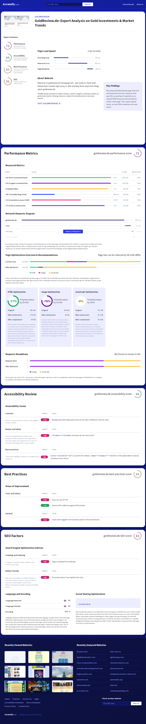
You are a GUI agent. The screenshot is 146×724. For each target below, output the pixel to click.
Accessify (11, 4)
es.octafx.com (82, 691)
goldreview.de (42, 16)
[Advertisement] (88, 39)
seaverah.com (82, 679)
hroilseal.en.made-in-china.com (123, 674)
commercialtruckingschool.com (90, 668)
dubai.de (113, 685)
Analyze (88, 4)
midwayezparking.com (119, 691)
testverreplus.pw (83, 685)
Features (16, 699)
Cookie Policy (23, 706)
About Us (140, 4)
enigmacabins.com (84, 674)
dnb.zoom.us (115, 651)
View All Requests (73, 231)
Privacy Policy (10, 706)
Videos (7, 699)
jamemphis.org (116, 679)
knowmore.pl (82, 651)
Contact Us (26, 699)
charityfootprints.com (119, 663)
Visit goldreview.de (48, 103)
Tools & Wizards (128, 4)
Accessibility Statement (14, 702)
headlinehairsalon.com (86, 657)
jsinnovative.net (116, 668)
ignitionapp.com (117, 657)
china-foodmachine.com (87, 663)
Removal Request (33, 702)
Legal (36, 699)
